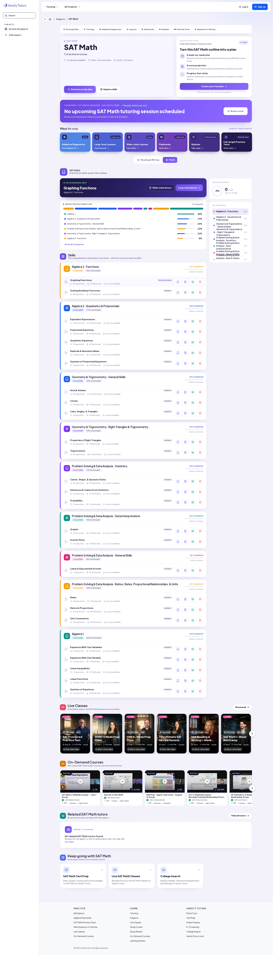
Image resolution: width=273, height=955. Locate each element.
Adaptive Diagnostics (111, 29)
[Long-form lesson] (178, 282)
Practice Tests (183, 29)
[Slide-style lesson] (185, 282)
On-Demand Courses (84, 936)
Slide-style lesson (161, 187)
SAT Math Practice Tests (85, 922)
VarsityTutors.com (195, 936)
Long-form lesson (187, 187)
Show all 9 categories (74, 244)
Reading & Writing (150, 159)
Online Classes (193, 922)
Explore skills (110, 89)
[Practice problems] (200, 282)
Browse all (240, 707)
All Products (71, 7)
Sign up (262, 7)
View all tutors (238, 815)
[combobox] (21, 15)
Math (172, 159)
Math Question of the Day (85, 927)
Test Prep (190, 918)
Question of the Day (206, 29)
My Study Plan (72, 29)
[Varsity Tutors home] (14, 5)
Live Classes (79, 931)
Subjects (60, 19)
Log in (245, 7)
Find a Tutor (191, 913)
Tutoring (50, 7)
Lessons (132, 29)
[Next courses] (252, 788)
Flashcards (149, 29)
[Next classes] (252, 734)
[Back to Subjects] (45, 19)
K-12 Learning (192, 927)
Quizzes (165, 29)
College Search (193, 931)
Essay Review (136, 931)
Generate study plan (81, 89)
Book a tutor (237, 111)
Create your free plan (212, 86)
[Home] (50, 19)
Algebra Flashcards (82, 918)
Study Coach (136, 927)
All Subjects (79, 913)
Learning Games (137, 940)
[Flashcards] (193, 282)
